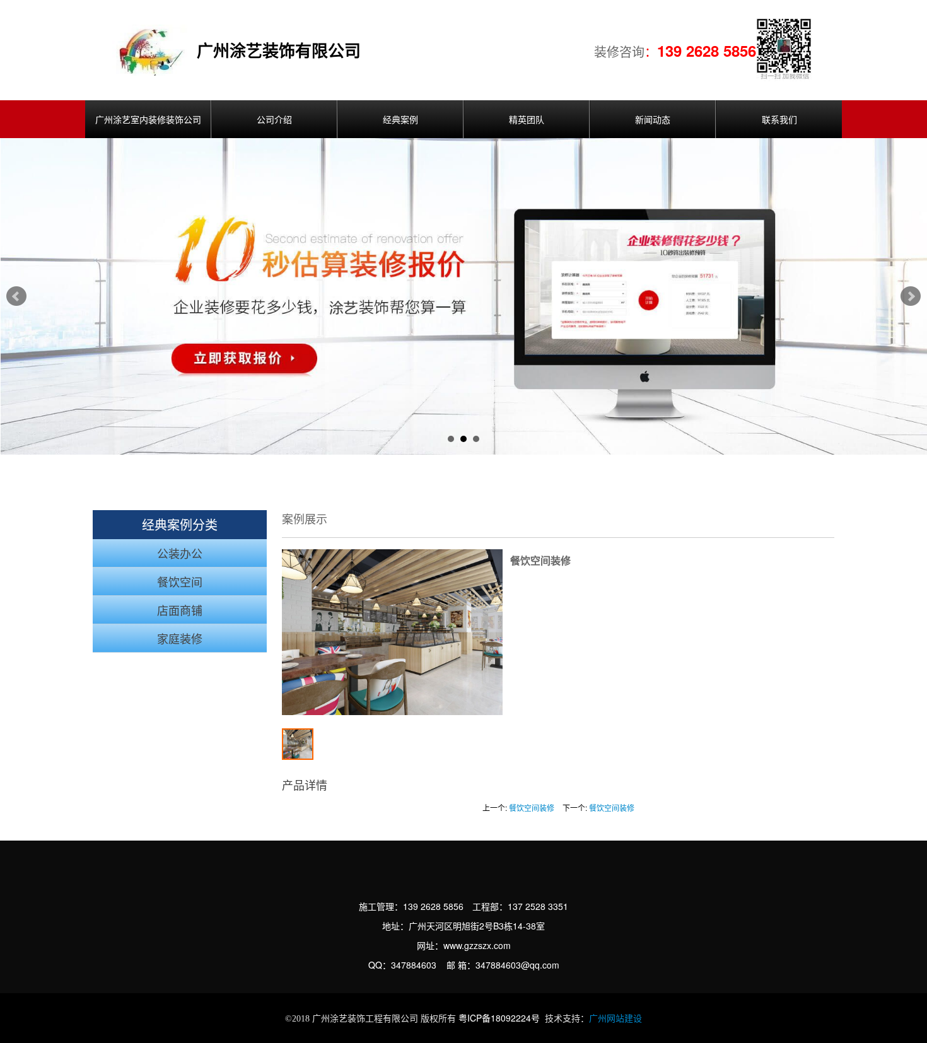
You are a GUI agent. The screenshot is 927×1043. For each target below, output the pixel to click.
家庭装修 (179, 639)
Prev (16, 296)
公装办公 (179, 554)
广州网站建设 (615, 1018)
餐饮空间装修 (531, 807)
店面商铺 (179, 611)
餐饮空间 (179, 582)
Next (911, 296)
